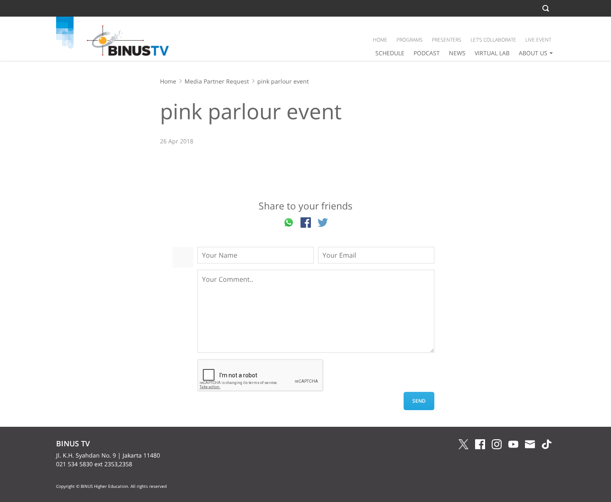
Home (168, 81)
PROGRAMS (410, 39)
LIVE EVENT (538, 39)
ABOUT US (533, 53)
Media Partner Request (217, 81)
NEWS (457, 53)
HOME (380, 39)
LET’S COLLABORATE (493, 39)
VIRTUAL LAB (492, 53)
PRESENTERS (446, 39)
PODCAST (427, 53)
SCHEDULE (389, 53)
